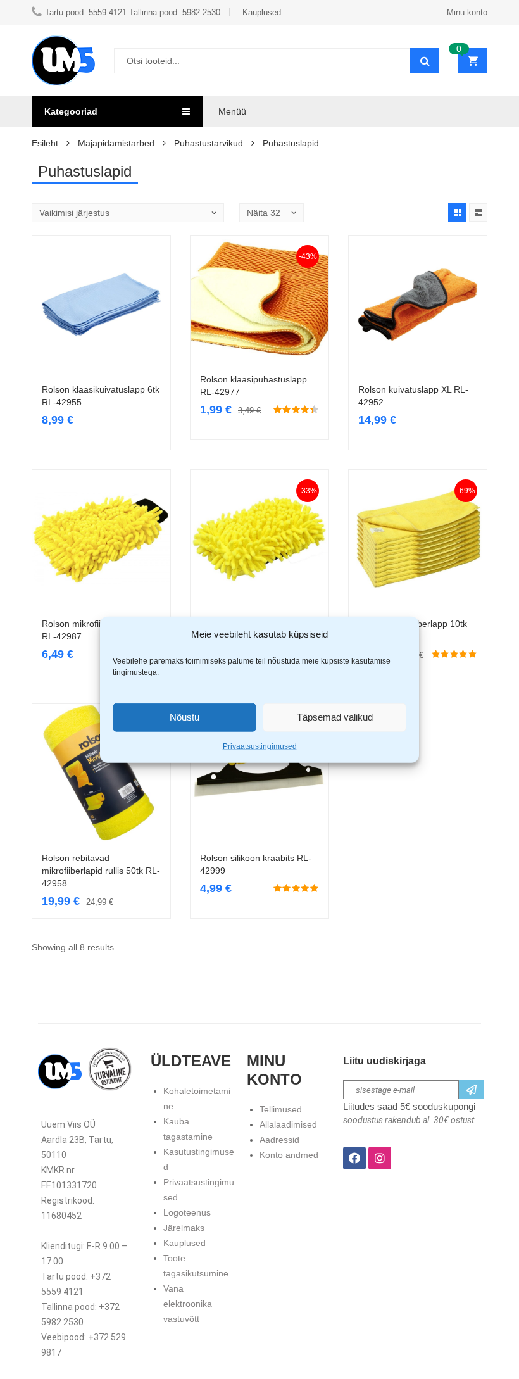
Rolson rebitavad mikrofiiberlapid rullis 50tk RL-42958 (101, 870)
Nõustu (184, 717)
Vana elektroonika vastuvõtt (187, 1303)
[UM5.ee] (63, 60)
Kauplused (184, 1243)
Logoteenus (187, 1212)
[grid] (457, 212)
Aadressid (279, 1140)
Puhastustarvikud (208, 143)
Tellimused (281, 1109)
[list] (478, 212)
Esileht (45, 143)
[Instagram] (379, 1158)
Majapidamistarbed (116, 143)
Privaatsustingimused (260, 745)
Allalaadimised (288, 1124)
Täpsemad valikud (335, 717)
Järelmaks (183, 1228)
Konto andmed (289, 1155)
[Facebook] (354, 1158)
